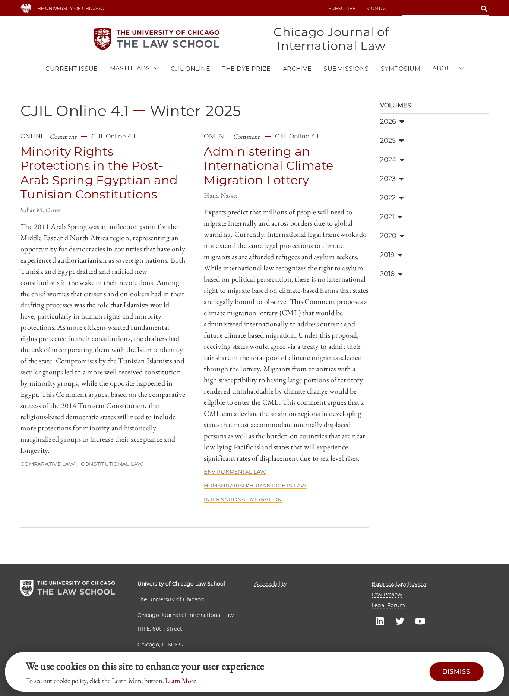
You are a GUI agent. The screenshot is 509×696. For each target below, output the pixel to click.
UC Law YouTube (420, 620)
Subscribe (342, 8)
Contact (378, 8)
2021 (387, 217)
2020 (388, 236)
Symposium (401, 68)
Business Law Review (399, 583)
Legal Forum (388, 605)
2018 (387, 274)
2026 (388, 121)
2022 (388, 198)
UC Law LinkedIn (380, 620)
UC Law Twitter (400, 620)
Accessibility (271, 583)
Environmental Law (235, 471)
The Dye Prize (246, 68)
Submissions (346, 68)
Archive (297, 68)
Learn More (180, 680)
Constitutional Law (112, 464)
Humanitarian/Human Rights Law (255, 485)
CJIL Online (191, 68)
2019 (387, 255)
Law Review (387, 594)
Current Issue (71, 68)
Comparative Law (47, 464)
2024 (388, 160)
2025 (388, 141)
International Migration (243, 499)
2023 (388, 179)
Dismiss (456, 671)
